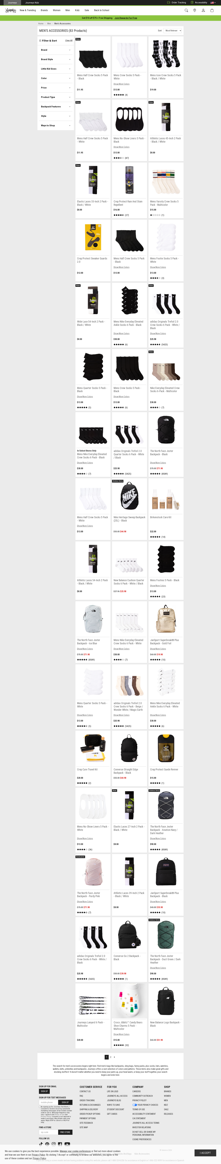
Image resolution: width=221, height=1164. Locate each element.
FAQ (81, 1096)
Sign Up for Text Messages (52, 1097)
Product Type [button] (48, 97)
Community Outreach (142, 1096)
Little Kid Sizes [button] (48, 69)
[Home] (10, 10)
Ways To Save (113, 1105)
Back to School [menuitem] (101, 10)
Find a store (45, 1127)
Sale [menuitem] (87, 10)
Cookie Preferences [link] (141, 1139)
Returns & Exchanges (90, 1105)
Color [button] (44, 78)
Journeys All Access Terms (145, 1123)
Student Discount (115, 1109)
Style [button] (43, 116)
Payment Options (88, 1118)
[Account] (204, 10)
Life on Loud (112, 1091)
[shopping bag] (213, 10)
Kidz (166, 1105)
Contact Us (85, 1091)
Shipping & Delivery (89, 1109)
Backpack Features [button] (51, 106)
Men (166, 1100)
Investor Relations (141, 1127)
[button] (213, 2)
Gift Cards (112, 1114)
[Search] (187, 10)
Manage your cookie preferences (75, 1151)
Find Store (65, 1132)
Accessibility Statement (144, 1114)
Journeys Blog (114, 1100)
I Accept (205, 1152)
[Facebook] (60, 1144)
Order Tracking (179, 2)
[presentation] (27, 10)
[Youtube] (67, 1144)
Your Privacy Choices (148, 1105)
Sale (166, 1109)
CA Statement (139, 1118)
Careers (136, 1091)
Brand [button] (44, 50)
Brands (167, 1091)
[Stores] (195, 10)
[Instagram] (54, 1144)
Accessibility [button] (201, 2)
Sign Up (44, 1091)
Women (167, 1096)
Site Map (84, 1127)
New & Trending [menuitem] (28, 10)
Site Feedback (86, 1123)
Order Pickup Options (90, 1114)
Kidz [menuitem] (77, 10)
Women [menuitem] (56, 10)
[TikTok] (41, 1144)
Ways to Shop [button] (48, 125)
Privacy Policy (139, 1100)
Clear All (68, 40)
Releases (168, 1114)
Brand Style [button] (47, 59)
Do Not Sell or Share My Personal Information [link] (144, 1133)
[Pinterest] (47, 1144)
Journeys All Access (117, 1096)
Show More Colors (121, 84)
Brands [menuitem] (44, 10)
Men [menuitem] (67, 10)
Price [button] (44, 88)
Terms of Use (138, 1109)
